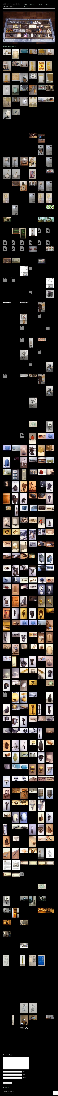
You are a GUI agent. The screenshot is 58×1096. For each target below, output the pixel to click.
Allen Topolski (11, 4)
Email (24, 1074)
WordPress (9, 1093)
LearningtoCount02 (9, 46)
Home (25, 4)
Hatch (14, 1093)
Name (24, 1071)
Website (24, 1077)
